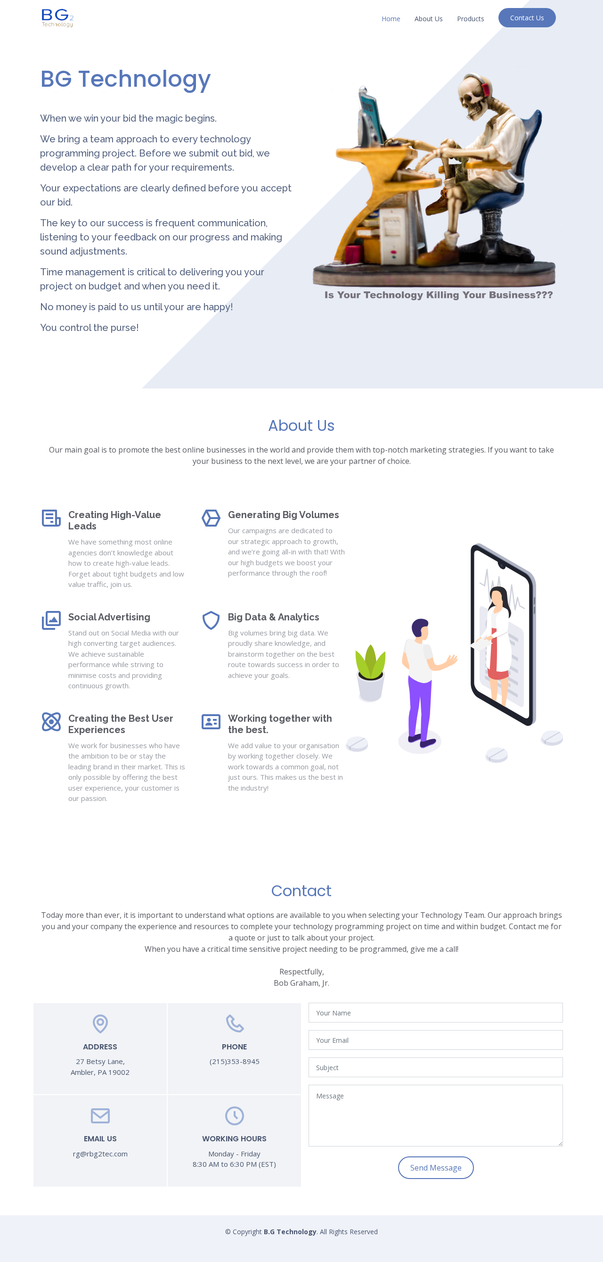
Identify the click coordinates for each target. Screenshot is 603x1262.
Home (391, 18)
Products (470, 18)
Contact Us (527, 17)
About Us (429, 18)
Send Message (436, 1168)
